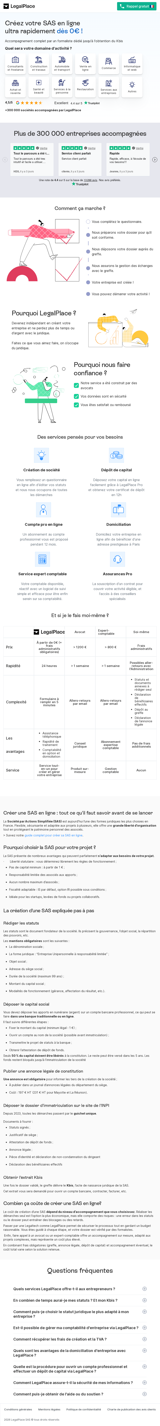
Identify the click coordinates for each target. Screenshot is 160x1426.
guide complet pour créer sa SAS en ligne (53, 835)
